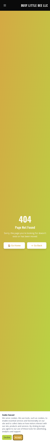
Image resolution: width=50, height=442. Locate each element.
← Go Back (36, 245)
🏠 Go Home (14, 245)
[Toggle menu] (4, 5)
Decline (7, 437)
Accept (18, 437)
